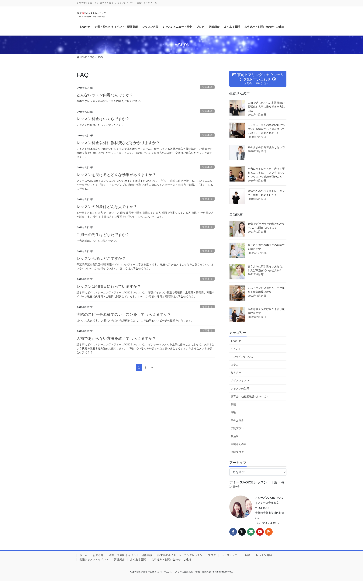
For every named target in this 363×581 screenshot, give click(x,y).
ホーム (83, 555)
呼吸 (233, 412)
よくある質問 (138, 559)
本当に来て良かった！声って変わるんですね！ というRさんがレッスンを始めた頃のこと (266, 172)
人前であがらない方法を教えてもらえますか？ (116, 338)
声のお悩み (237, 420)
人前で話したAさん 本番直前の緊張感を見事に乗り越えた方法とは (266, 106)
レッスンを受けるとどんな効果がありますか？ (116, 175)
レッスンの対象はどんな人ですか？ (107, 207)
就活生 (235, 436)
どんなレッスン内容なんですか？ (105, 95)
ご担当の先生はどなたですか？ (103, 235)
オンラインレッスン (242, 356)
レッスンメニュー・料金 (236, 555)
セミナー (236, 372)
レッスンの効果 (240, 388)
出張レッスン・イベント (94, 559)
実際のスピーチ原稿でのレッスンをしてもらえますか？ (124, 314)
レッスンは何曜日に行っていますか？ (109, 286)
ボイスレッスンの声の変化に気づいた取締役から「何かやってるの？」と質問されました (266, 128)
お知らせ (236, 340)
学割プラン (237, 428)
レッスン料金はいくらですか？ (103, 119)
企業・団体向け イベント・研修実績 (130, 555)
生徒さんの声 (239, 444)
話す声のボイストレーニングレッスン (179, 555)
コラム (235, 364)
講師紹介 (119, 559)
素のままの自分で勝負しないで (266, 147)
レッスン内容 (264, 555)
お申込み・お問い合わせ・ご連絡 (171, 559)
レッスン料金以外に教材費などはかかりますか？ (118, 143)
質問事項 (207, 87)
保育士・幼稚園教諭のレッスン (249, 396)
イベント (236, 348)
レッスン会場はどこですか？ (101, 258)
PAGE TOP (351, 560)
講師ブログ (237, 452)
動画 (233, 404)
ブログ (212, 555)
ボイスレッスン (240, 380)
